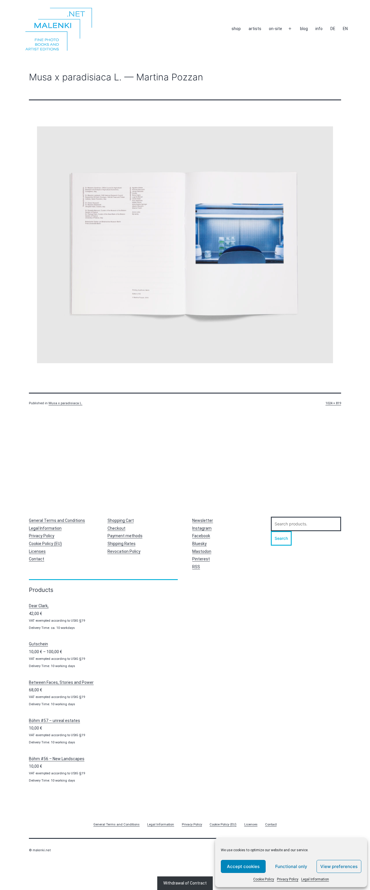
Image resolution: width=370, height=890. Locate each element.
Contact (36, 559)
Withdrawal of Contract (185, 883)
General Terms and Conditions (57, 520)
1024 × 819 (333, 403)
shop (236, 28)
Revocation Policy (124, 551)
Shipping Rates (122, 543)
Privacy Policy (287, 879)
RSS (196, 566)
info (319, 28)
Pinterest (201, 559)
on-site (275, 28)
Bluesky (199, 543)
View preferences (339, 866)
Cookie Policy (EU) (45, 543)
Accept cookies (243, 866)
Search (281, 538)
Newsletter (202, 520)
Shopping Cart (121, 520)
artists (255, 28)
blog (304, 28)
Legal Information (315, 879)
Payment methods (125, 535)
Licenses (37, 551)
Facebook (201, 535)
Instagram (202, 528)
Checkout (116, 528)
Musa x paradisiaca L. (65, 403)
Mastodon (201, 551)
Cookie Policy (263, 879)
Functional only (291, 866)
